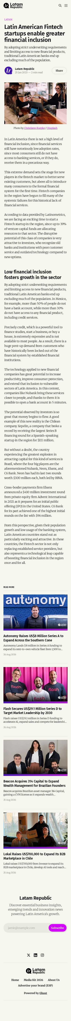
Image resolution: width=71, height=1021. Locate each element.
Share (59, 70)
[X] (28, 955)
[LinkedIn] (35, 955)
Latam (8, 19)
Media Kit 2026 (33, 980)
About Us (54, 980)
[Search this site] (60, 5)
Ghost (43, 993)
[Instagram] (42, 955)
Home (15, 980)
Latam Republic (24, 69)
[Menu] (66, 5)
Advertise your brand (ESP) (35, 985)
